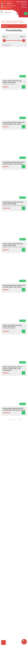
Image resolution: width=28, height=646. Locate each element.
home (2, 20)
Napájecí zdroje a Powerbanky (9, 22)
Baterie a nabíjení (18, 20)
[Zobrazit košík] (25, 13)
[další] (20, 419)
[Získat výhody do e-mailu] (3, 642)
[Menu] (1, 12)
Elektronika (9, 20)
